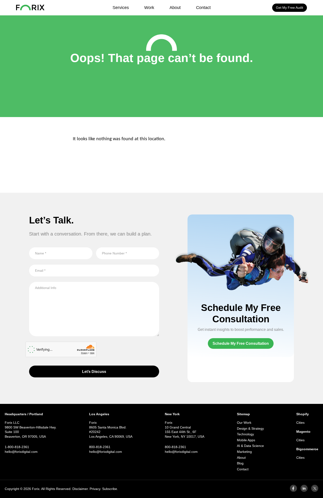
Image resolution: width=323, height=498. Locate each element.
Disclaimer (80, 489)
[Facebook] (293, 491)
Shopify (302, 414)
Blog (240, 463)
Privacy (95, 489)
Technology (245, 434)
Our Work (244, 422)
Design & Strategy (250, 428)
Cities (300, 422)
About (175, 7)
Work (149, 7)
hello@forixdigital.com (21, 452)
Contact (203, 7)
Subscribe (109, 489)
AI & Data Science (250, 446)
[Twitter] (314, 491)
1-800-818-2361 (17, 447)
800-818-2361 (99, 447)
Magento (303, 431)
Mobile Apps (246, 440)
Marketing (244, 452)
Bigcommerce (307, 449)
